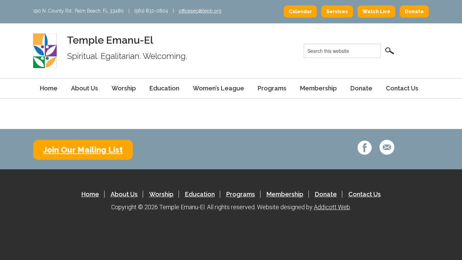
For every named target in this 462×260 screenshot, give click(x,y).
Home (48, 88)
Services (337, 11)
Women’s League (218, 88)
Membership (318, 88)
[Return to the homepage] (45, 50)
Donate (414, 11)
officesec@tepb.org (200, 11)
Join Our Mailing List (83, 150)
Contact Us (402, 88)
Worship (124, 88)
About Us (84, 88)
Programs (272, 88)
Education (164, 88)
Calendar (300, 11)
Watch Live (376, 11)
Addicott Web (332, 207)
